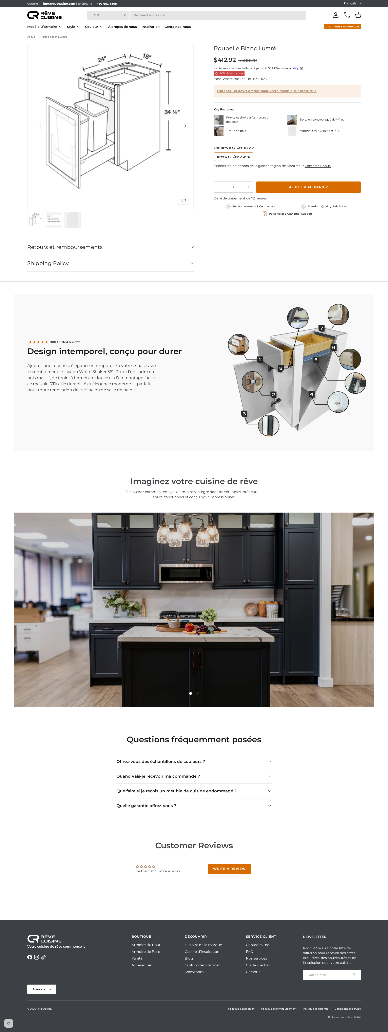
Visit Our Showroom (342, 26)
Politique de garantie (315, 1008)
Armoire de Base (146, 952)
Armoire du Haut (146, 945)
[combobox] (196, 15)
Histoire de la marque (203, 945)
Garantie (253, 972)
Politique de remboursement (278, 1008)
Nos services (256, 958)
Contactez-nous (177, 27)
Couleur (91, 27)
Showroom (194, 972)
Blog (189, 958)
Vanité (137, 958)
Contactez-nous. (318, 166)
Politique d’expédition (241, 1008)
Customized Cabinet (202, 965)
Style (71, 27)
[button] (358, 14)
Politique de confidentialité (344, 1017)
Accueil (31, 36)
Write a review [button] (229, 869)
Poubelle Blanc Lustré (54, 36)
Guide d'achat (258, 965)
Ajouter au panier (308, 187)
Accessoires (142, 965)
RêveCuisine (43, 1008)
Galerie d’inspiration (202, 952)
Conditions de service (348, 1008)
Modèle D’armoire (42, 27)
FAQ (249, 952)
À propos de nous (122, 27)
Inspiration (151, 27)
